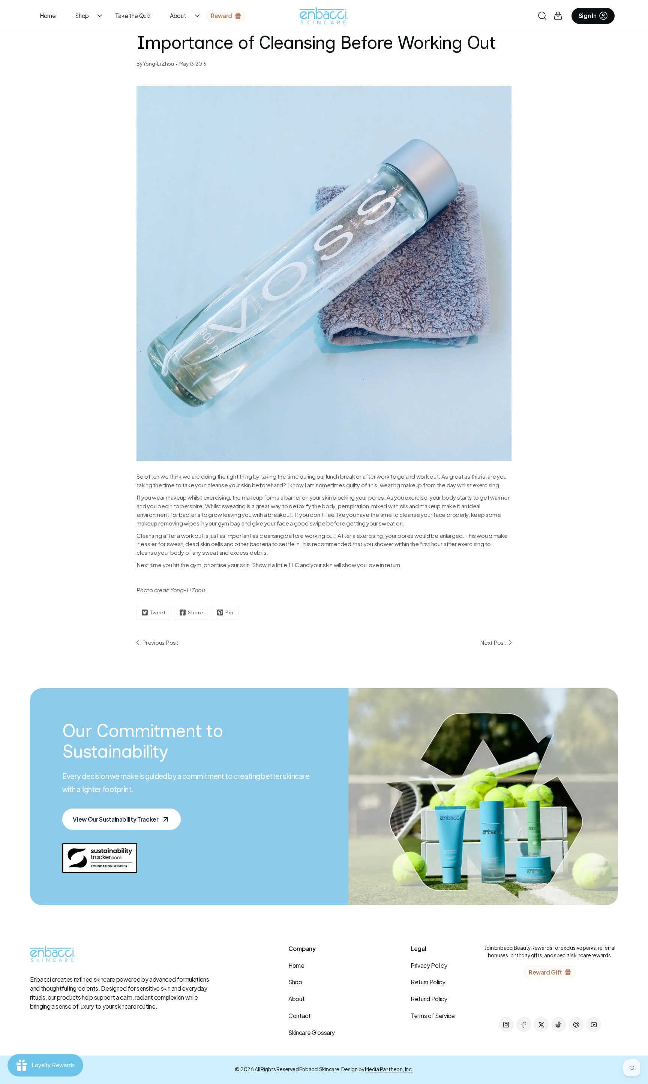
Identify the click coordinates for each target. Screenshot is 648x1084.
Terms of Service (433, 1015)
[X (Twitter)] (541, 1024)
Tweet (158, 612)
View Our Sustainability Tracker (115, 819)
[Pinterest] (576, 1024)
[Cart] (558, 16)
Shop (82, 15)
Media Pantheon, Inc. (389, 1069)
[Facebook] (524, 1024)
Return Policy (428, 981)
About (178, 15)
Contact (299, 1015)
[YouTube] (593, 1024)
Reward (221, 15)
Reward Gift (545, 972)
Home (48, 15)
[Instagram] (506, 1024)
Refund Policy (429, 998)
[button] (542, 15)
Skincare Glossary (311, 1032)
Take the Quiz (133, 15)
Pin (229, 612)
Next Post (493, 642)
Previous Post (160, 642)
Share (195, 612)
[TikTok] (559, 1024)
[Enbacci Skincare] (324, 15)
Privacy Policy (429, 965)
